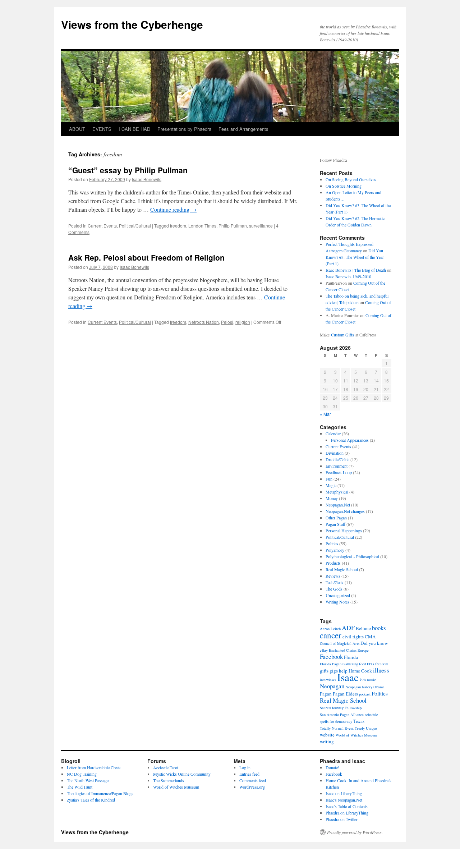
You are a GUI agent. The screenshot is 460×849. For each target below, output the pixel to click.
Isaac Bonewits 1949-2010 (348, 276)
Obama (379, 686)
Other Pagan (336, 517)
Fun (329, 479)
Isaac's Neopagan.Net (344, 800)
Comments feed (252, 780)
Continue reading (173, 209)
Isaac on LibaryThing (344, 793)
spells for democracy (336, 721)
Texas (358, 721)
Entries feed (249, 774)
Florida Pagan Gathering (339, 663)
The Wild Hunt (79, 787)
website (327, 734)
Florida (351, 657)
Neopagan (332, 686)
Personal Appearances (350, 440)
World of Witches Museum (356, 735)
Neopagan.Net (338, 505)
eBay (324, 650)
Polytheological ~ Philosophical (352, 556)
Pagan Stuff (335, 524)
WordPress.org (252, 787)
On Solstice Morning (344, 186)
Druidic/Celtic (337, 459)
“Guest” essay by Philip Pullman (128, 170)
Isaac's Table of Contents (347, 806)
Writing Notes (337, 602)
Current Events (102, 225)
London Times (202, 225)
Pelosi (227, 322)
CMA (370, 636)
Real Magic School (342, 569)
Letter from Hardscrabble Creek (94, 767)
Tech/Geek (335, 582)
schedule (371, 714)
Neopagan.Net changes (345, 511)
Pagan (326, 693)
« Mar (325, 414)
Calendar (333, 433)
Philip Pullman (232, 225)
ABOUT (77, 128)
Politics (332, 543)
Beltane (363, 628)
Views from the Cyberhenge (132, 24)
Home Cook (360, 670)
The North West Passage (88, 780)
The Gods (334, 589)
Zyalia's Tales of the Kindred (91, 800)
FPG (370, 663)
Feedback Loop (339, 472)
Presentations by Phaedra (184, 128)
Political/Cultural (135, 225)
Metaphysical (337, 492)
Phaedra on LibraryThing (347, 813)
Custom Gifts (342, 335)
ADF (348, 627)
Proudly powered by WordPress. (355, 832)
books (379, 628)
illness (381, 670)
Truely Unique (366, 728)
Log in (244, 767)
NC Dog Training (82, 774)
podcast (365, 694)
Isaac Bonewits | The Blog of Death (356, 270)
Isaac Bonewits (146, 179)
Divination (335, 453)
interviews (328, 679)
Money (332, 498)
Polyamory (335, 550)
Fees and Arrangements (243, 128)
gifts (324, 670)
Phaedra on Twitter (342, 819)
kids (363, 679)
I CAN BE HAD (134, 128)
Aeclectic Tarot (165, 767)
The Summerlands (168, 780)
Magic (331, 485)
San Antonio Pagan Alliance (342, 714)
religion (242, 322)
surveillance (261, 225)
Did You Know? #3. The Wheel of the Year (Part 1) (355, 257)
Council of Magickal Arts (339, 643)
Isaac (348, 677)
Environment (337, 466)
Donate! (332, 767)
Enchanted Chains (342, 650)
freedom (178, 225)
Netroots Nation (203, 322)
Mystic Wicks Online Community (182, 774)
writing (327, 741)
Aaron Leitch (330, 628)
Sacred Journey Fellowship (341, 707)
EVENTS (101, 128)
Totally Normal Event (337, 728)
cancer (330, 635)
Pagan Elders (345, 693)
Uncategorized (338, 595)
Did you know (374, 643)
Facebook (331, 656)
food (362, 663)
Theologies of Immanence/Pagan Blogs (100, 793)
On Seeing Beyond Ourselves (351, 179)
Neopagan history (358, 686)
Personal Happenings (344, 530)
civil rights (353, 636)
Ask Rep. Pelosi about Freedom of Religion (146, 257)
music (371, 679)
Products (333, 563)
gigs (334, 670)
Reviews (333, 576)
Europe (363, 650)
